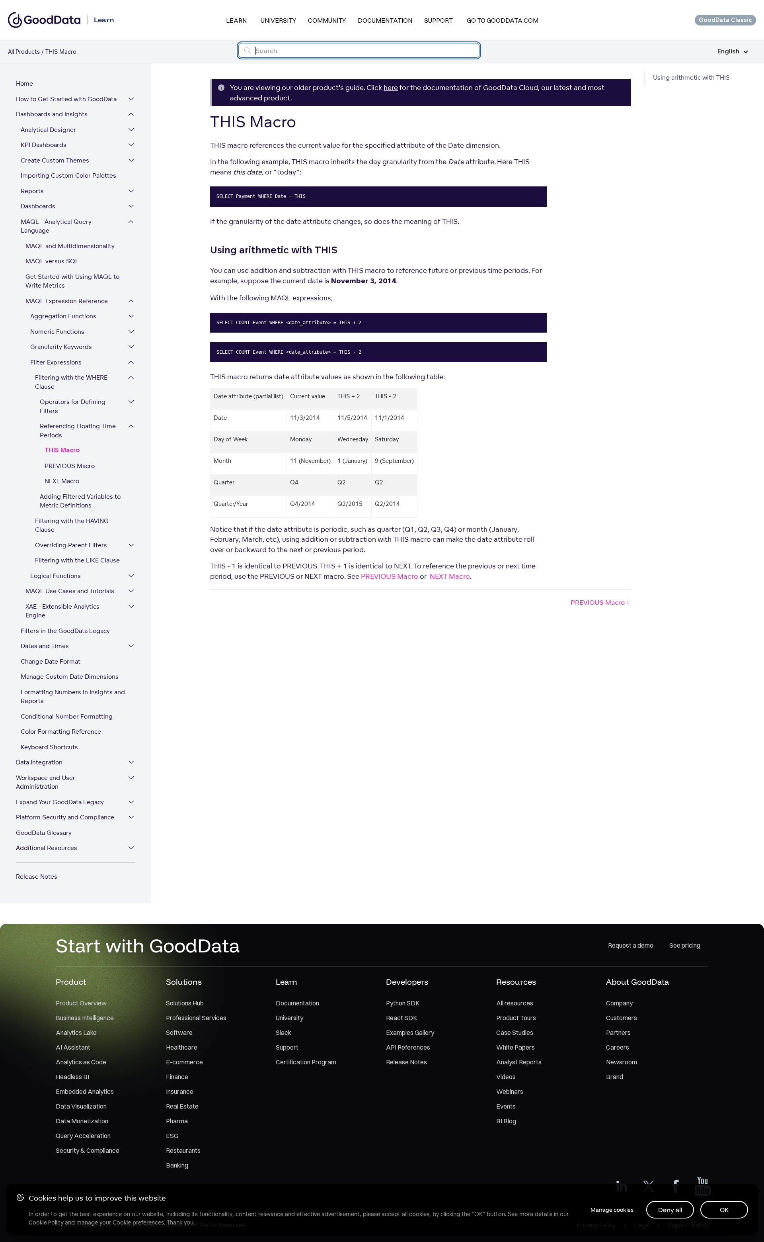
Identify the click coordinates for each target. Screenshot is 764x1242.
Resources (516, 982)
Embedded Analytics (85, 1091)
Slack (283, 1032)
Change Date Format (50, 661)
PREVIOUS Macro (70, 466)
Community (327, 20)
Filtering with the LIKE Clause (77, 560)
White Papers (515, 1047)
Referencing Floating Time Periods (78, 430)
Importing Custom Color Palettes (68, 175)
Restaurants (183, 1150)
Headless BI (72, 1077)
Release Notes (36, 876)
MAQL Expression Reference (66, 301)
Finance (177, 1077)
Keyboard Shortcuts (49, 747)
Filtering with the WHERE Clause (71, 382)
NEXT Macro (62, 481)
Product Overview (81, 1003)
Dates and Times (45, 646)
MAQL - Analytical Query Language (56, 226)
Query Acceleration (83, 1136)
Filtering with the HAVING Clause (72, 525)
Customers (621, 1018)
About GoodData (637, 982)
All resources (514, 1003)
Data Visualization (81, 1106)
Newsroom (621, 1062)
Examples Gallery (410, 1032)
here (391, 87)
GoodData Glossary (44, 832)
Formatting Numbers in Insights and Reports (73, 696)
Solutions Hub (185, 1003)
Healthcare (181, 1047)
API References (408, 1047)
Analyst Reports (519, 1062)
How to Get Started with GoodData (66, 99)
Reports (32, 191)
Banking (177, 1165)
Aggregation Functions (63, 316)
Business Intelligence (85, 1018)
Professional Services (196, 1018)
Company (619, 1003)
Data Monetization (82, 1121)
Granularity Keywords (61, 347)
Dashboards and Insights (52, 114)
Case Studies (514, 1032)
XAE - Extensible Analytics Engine (62, 611)
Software (179, 1032)
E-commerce (184, 1062)
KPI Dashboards (43, 145)
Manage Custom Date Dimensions (70, 676)
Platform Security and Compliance (65, 817)
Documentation (385, 20)
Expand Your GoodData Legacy (60, 802)
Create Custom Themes (55, 160)
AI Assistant (73, 1047)
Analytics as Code (81, 1062)
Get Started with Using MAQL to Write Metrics (72, 281)
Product (71, 982)
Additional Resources (46, 848)
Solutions (184, 982)
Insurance (179, 1091)
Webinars (509, 1091)
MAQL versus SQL (52, 261)
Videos (506, 1077)
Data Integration (39, 762)
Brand (614, 1077)
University (278, 20)
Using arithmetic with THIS (691, 77)
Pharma (177, 1121)
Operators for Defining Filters (72, 406)
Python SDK (402, 1003)
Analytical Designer (48, 129)
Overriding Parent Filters (71, 545)
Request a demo (630, 945)
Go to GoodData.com (502, 20)
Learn (236, 20)
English (728, 51)
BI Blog (506, 1121)
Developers (407, 982)
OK (724, 1210)
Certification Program (306, 1062)
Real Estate (182, 1106)
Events (506, 1106)
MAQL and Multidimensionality (70, 246)
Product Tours (516, 1018)
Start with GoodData (148, 945)
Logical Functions (55, 576)
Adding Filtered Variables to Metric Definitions (80, 501)
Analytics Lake (76, 1032)
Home (24, 83)
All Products (24, 51)
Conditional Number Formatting (67, 716)
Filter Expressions (56, 362)
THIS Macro (62, 450)
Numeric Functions (57, 331)
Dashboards (38, 206)
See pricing (684, 945)
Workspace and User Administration (45, 782)
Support (438, 20)
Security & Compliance (87, 1150)
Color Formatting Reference (61, 731)
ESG (172, 1136)
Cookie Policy (46, 1222)
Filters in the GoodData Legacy (65, 631)
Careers (617, 1047)
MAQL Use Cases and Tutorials (69, 591)
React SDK (401, 1018)
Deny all (670, 1210)
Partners (618, 1032)
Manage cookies (612, 1209)
